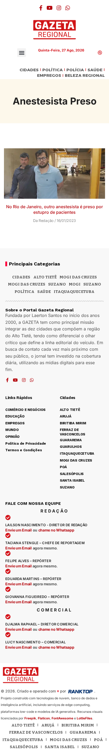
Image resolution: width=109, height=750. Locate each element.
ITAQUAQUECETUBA (74, 291)
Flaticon (44, 718)
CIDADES (29, 70)
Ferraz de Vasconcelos (36, 732)
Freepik (30, 718)
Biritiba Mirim (77, 725)
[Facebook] (41, 8)
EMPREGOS (49, 75)
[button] (21, 52)
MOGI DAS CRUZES (78, 277)
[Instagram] (59, 8)
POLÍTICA (52, 70)
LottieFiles (84, 718)
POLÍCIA (75, 70)
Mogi (74, 284)
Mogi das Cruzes (26, 284)
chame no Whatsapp (56, 530)
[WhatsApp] (67, 8)
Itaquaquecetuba (22, 739)
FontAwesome (62, 718)
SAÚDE (95, 70)
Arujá (47, 725)
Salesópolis (24, 746)
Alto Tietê (45, 277)
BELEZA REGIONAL (85, 75)
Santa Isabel (60, 746)
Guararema (83, 732)
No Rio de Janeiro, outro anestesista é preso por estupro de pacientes (54, 209)
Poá (98, 739)
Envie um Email (18, 530)
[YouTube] (49, 8)
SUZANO (92, 284)
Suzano (57, 284)
